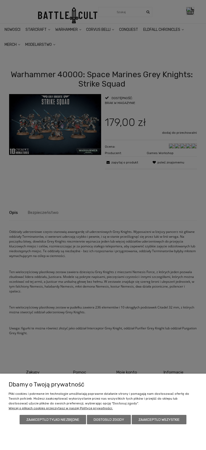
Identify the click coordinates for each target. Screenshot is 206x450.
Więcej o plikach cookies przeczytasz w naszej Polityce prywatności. (61, 408)
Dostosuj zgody (109, 420)
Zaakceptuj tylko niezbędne (52, 420)
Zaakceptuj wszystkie (159, 420)
